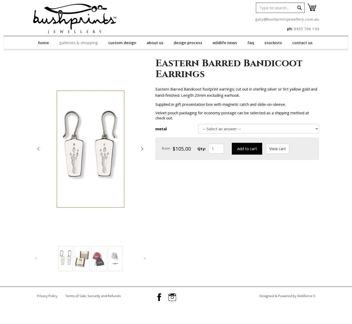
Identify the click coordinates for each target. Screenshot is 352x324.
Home (43, 42)
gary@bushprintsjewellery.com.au (287, 19)
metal (161, 128)
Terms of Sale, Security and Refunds (93, 296)
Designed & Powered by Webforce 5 (287, 296)
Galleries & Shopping (78, 42)
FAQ (250, 42)
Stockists (273, 42)
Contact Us (302, 42)
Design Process (188, 42)
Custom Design (122, 42)
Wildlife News (225, 42)
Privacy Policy (47, 296)
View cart (277, 148)
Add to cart (247, 148)
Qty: (201, 148)
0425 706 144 (306, 28)
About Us (155, 42)
